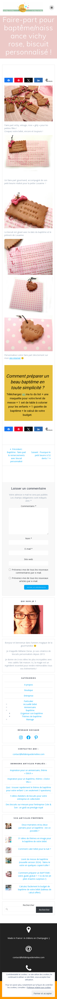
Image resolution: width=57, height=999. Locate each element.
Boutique (28, 690)
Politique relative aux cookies (39, 987)
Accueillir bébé (30, 704)
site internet (15, 358)
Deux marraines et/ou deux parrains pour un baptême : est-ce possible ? (35, 827)
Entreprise (28, 695)
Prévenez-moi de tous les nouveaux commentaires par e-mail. (30, 571)
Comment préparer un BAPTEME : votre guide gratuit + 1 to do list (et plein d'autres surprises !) (34, 875)
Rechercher (28, 905)
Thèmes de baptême (32, 716)
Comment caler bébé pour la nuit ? (34, 849)
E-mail (28, 548)
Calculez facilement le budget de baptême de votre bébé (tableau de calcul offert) (34, 889)
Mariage (30, 719)
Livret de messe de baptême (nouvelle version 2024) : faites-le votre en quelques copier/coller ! (34, 862)
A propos (28, 684)
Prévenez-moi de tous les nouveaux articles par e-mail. (30, 579)
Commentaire (28, 506)
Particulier (28, 701)
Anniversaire (30, 707)
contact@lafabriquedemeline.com (28, 754)
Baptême (30, 710)
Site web (28, 559)
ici (24, 394)
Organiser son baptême (31, 713)
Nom (28, 538)
